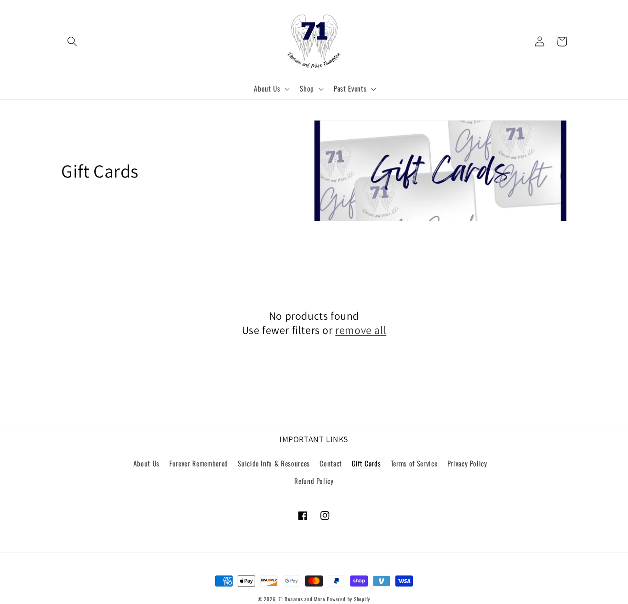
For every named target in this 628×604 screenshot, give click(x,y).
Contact (331, 463)
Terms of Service (414, 463)
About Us (146, 463)
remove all (360, 330)
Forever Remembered (198, 463)
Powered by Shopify (348, 599)
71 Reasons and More (302, 599)
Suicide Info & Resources (274, 463)
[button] (72, 41)
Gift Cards (366, 463)
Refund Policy (314, 481)
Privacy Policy (467, 463)
